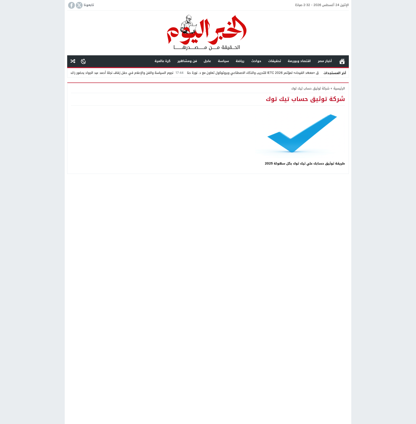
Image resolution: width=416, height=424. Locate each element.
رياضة (240, 61)
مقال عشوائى (73, 61)
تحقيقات (274, 61)
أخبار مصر (325, 61)
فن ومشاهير (187, 61)
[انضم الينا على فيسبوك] (71, 5)
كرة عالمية (162, 61)
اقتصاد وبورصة (299, 61)
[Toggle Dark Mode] (83, 61)
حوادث (256, 61)
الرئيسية (342, 61)
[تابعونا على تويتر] (79, 5)
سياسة (223, 61)
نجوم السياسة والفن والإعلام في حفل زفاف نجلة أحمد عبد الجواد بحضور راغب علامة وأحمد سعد (122, 73)
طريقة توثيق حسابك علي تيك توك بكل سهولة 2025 (305, 163)
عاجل (207, 61)
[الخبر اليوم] (208, 33)
